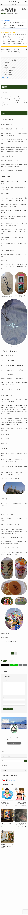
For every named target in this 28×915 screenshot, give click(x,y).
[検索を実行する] (25, 761)
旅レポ (4, 13)
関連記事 (6, 63)
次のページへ (5, 77)
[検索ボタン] (26, 2)
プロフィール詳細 (14, 743)
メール (4, 702)
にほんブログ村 (11, 780)
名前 (4, 697)
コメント (5, 680)
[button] (5, 665)
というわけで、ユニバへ (12, 71)
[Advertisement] (14, 865)
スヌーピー (9, 74)
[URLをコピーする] (23, 665)
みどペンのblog (14, 2)
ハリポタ (9, 72)
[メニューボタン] (2, 2)
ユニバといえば (10, 69)
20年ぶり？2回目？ (11, 67)
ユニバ (6, 65)
